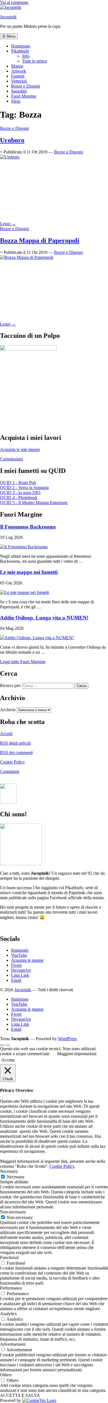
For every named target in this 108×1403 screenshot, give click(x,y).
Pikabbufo (20, 51)
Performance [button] (11, 1288)
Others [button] (6, 1374)
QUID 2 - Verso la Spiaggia (24, 487)
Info (25, 56)
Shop (15, 101)
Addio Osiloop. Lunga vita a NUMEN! (44, 618)
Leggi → (8, 223)
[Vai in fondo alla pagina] (8, 1045)
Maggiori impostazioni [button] (76, 1053)
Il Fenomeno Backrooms (28, 527)
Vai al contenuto (14, 2)
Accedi (6, 733)
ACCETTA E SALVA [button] (20, 1395)
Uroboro (12, 140)
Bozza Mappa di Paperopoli (39, 240)
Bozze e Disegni (25, 86)
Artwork (18, 71)
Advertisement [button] (12, 1344)
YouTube (19, 955)
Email (16, 980)
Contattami (9, 771)
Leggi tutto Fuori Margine (22, 661)
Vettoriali (19, 81)
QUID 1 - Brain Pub (18, 482)
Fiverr (16, 965)
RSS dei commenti (16, 752)
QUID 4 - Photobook (18, 497)
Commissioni (11, 459)
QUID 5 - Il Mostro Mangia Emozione (34, 502)
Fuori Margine (23, 96)
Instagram (19, 950)
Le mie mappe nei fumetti (29, 572)
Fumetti (17, 76)
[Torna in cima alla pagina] (2, 1045)
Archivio (8, 709)
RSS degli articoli (15, 743)
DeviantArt (21, 970)
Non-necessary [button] (13, 1211)
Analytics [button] (8, 1313)
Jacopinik (8, 16)
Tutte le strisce (34, 61)
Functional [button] (9, 1257)
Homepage (20, 46)
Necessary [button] (9, 1171)
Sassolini (19, 91)
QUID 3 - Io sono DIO (20, 492)
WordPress (67, 1038)
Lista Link (20, 975)
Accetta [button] (8, 1060)
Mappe (17, 66)
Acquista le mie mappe (20, 449)
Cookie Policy (12, 762)
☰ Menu (9, 36)
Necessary (16, 1176)
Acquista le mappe (27, 960)
